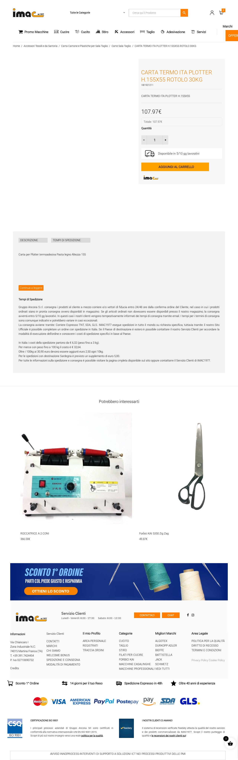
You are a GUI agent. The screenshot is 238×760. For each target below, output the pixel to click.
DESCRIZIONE (29, 240)
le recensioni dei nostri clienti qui (169, 735)
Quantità (146, 128)
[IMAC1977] (169, 177)
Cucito (85, 32)
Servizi (201, 32)
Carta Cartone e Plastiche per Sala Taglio (84, 45)
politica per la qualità (92, 735)
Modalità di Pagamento (63, 664)
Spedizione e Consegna (63, 660)
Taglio (150, 32)
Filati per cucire (131, 655)
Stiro (105, 32)
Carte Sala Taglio (121, 45)
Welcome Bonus (58, 655)
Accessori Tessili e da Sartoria (40, 45)
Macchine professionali (137, 668)
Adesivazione (176, 32)
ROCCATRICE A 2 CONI (34, 533)
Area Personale (94, 641)
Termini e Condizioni (206, 650)
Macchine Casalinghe (135, 664)
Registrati (90, 645)
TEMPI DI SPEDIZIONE (67, 240)
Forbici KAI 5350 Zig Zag (154, 533)
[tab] (33, 240)
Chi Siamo (53, 650)
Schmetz (161, 664)
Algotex (161, 641)
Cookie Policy (217, 660)
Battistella (163, 655)
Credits (14, 668)
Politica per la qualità (208, 641)
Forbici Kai (126, 659)
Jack (158, 659)
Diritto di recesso (205, 645)
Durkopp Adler (166, 645)
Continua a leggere (31, 288)
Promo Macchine (36, 32)
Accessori (127, 32)
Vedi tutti (162, 668)
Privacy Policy (200, 660)
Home (16, 45)
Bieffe (159, 650)
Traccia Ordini (93, 650)
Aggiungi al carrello (176, 167)
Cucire (64, 32)
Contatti (52, 641)
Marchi (51, 646)
